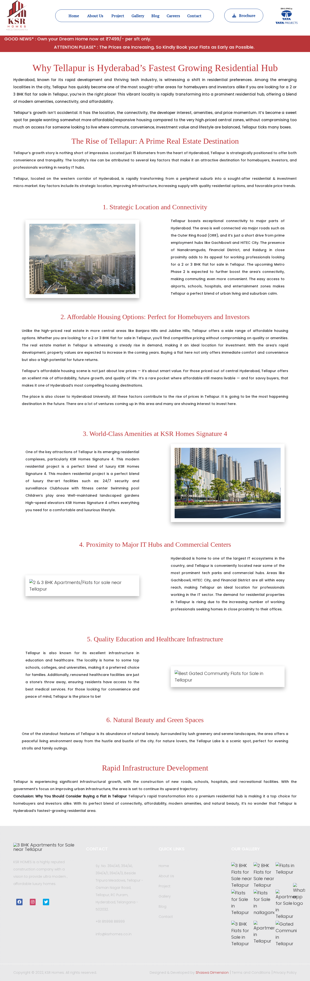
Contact (166, 916)
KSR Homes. (55, 972)
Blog (162, 906)
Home (164, 865)
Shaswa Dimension (212, 972)
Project (164, 886)
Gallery (165, 896)
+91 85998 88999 (110, 921)
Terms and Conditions (251, 972)
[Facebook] (19, 902)
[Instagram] (33, 902)
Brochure (245, 15)
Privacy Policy (285, 972)
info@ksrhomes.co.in (114, 934)
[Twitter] (46, 902)
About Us (166, 876)
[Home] (46, 847)
